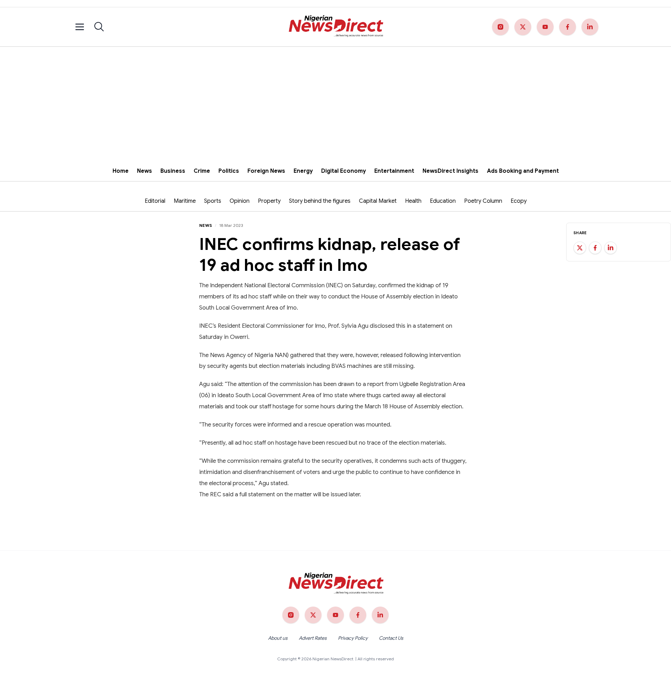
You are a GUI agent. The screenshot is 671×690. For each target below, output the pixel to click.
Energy (303, 171)
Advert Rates (313, 638)
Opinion (240, 201)
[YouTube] (545, 26)
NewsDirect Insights (450, 171)
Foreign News (266, 171)
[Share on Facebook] (595, 248)
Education (443, 201)
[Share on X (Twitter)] (579, 248)
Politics (228, 171)
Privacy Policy (353, 638)
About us (278, 638)
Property (269, 201)
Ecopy (519, 201)
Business (172, 171)
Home (121, 171)
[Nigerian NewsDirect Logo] (335, 27)
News (144, 171)
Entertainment (394, 171)
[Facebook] (567, 26)
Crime (202, 171)
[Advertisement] (335, 99)
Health (413, 201)
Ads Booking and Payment (523, 171)
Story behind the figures (320, 201)
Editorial (155, 201)
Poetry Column (483, 201)
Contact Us (391, 638)
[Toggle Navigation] (80, 27)
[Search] (99, 27)
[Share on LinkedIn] (610, 248)
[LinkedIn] (590, 26)
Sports (212, 201)
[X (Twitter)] (522, 26)
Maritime (185, 201)
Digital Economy (343, 171)
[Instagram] (500, 26)
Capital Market (378, 201)
